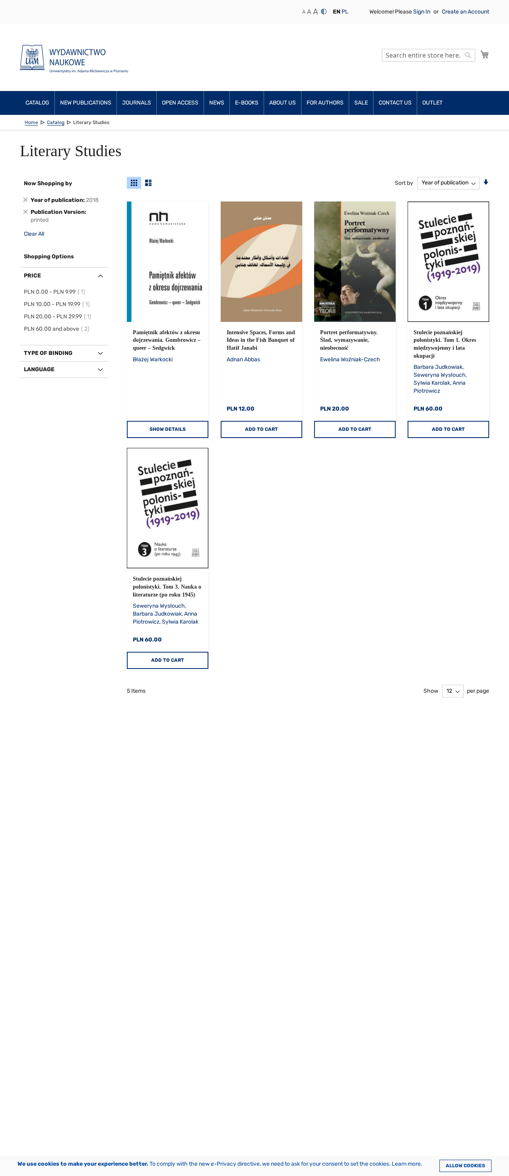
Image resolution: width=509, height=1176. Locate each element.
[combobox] (428, 55)
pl (345, 11)
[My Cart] (484, 54)
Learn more (406, 1164)
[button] (336, 12)
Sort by (404, 182)
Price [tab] (32, 275)
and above (58, 328)
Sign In (422, 11)
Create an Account (465, 11)
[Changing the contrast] (323, 11)
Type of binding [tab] (48, 353)
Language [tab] (39, 369)
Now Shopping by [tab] (48, 183)
